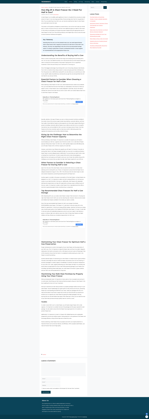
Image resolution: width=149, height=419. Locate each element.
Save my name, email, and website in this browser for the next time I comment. (61, 388)
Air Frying (81, 1)
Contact (97, 1)
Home (66, 1)
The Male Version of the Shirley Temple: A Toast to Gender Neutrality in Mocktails (98, 19)
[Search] (105, 7)
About (93, 1)
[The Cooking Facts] (46, 1)
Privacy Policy (104, 1)
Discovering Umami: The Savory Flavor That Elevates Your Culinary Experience (99, 25)
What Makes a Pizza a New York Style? (99, 38)
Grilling (75, 1)
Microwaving (87, 1)
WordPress (85, 416)
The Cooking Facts (73, 416)
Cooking (70, 1)
